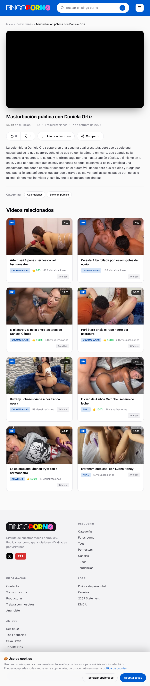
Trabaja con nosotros (20, 604)
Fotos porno (86, 537)
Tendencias (85, 567)
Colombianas (24, 24)
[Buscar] (122, 8)
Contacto (12, 586)
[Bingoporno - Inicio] (31, 526)
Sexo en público (59, 194)
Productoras (14, 598)
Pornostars (85, 549)
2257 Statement (89, 598)
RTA (21, 556)
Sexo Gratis (13, 641)
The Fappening (16, 635)
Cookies (83, 592)
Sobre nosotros (16, 592)
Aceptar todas (133, 677)
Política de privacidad (92, 586)
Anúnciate (13, 610)
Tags (81, 543)
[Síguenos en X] (9, 556)
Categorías (85, 531)
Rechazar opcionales (100, 677)
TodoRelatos (14, 647)
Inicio (9, 24)
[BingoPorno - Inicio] (28, 8)
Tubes (82, 561)
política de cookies (115, 668)
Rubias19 (12, 628)
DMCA (82, 604)
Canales (83, 555)
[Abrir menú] (140, 8)
